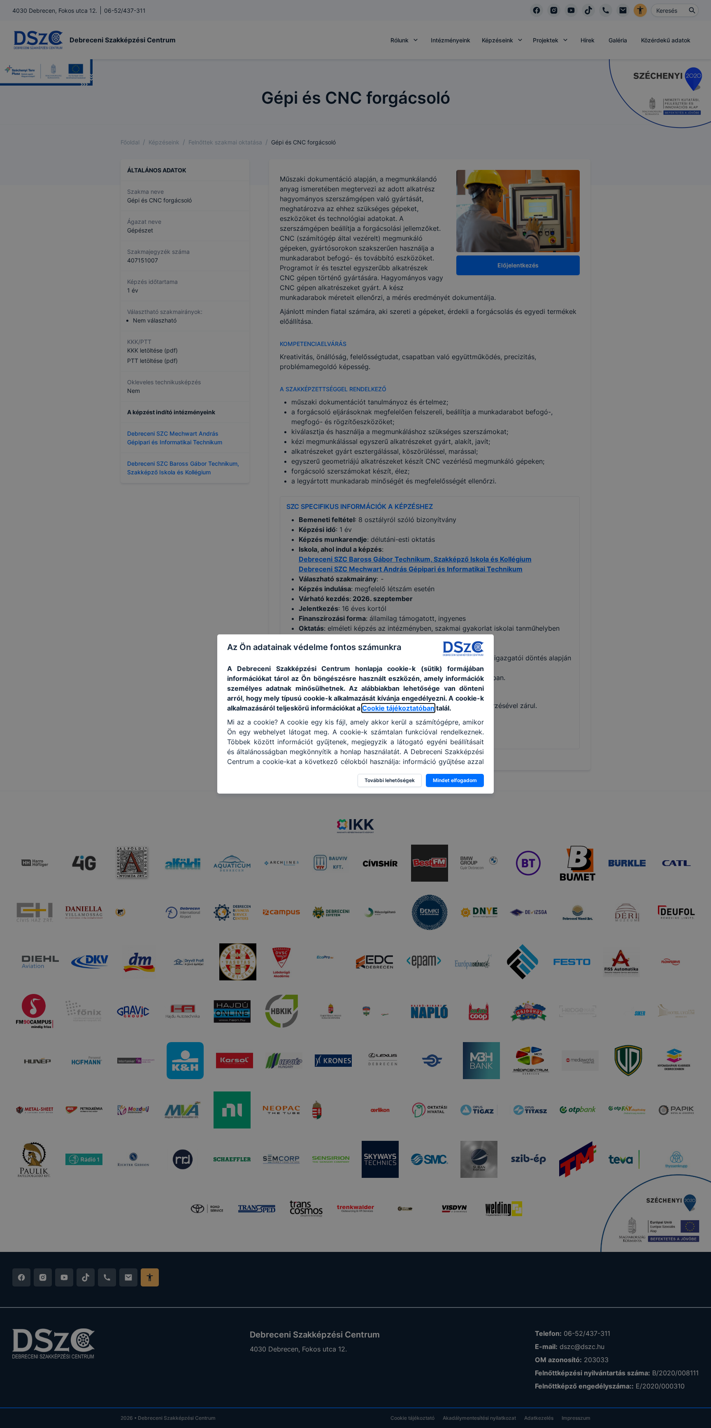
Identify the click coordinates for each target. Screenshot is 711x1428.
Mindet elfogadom (455, 780)
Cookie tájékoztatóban (398, 708)
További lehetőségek (390, 780)
